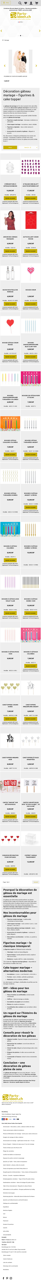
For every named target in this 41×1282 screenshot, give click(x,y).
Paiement (5, 1220)
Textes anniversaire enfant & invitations (13, 1130)
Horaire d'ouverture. (8, 1224)
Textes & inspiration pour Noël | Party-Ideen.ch (15, 1168)
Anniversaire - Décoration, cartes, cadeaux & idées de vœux (18, 1126)
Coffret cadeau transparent (31, 856)
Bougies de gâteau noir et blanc (31, 396)
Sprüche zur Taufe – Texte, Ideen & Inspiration (15, 1161)
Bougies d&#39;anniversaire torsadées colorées (10, 397)
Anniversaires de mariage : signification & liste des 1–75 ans (18, 1140)
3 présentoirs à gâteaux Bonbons (10, 185)
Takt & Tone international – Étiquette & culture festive (17, 1186)
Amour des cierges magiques (10, 238)
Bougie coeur (31, 290)
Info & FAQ (6, 1231)
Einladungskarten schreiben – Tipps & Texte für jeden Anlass (18, 1179)
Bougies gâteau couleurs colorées (10, 441)
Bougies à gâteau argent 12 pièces (30, 494)
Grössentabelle (7, 1234)
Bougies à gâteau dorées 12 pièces (30, 547)
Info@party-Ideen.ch (10, 1239)
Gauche (5, 1227)
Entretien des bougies (9, 1192)
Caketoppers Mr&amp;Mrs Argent (31, 705)
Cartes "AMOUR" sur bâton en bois (10, 803)
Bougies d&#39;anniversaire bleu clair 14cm (30, 344)
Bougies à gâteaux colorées (31, 652)
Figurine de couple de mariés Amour (15, 76)
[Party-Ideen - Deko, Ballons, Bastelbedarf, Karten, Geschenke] (20, 15)
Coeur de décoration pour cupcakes (10, 856)
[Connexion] (31, 3)
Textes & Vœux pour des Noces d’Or (12, 1147)
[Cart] (37, 3)
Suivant (36, 882)
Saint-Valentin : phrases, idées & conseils (13, 1165)
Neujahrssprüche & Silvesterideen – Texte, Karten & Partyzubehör (20, 1172)
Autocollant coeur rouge (30, 238)
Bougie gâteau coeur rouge (10, 343)
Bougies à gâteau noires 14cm (30, 600)
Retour (5, 1217)
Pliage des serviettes (8, 1151)
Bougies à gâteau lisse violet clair (10, 600)
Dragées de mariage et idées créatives (13, 1137)
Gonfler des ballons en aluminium (12, 1154)
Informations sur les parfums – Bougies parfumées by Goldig (19, 1189)
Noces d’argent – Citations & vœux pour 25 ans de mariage (18, 1144)
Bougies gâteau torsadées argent (31, 441)
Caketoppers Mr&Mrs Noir (10, 758)
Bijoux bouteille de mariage (10, 291)
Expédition (6, 1206)
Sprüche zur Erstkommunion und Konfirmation (15, 1199)
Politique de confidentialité (10, 1203)
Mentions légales (7, 1210)
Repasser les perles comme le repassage (13, 1158)
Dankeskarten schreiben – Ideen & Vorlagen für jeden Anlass (19, 1182)
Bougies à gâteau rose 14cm (10, 652)
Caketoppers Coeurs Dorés (10, 705)
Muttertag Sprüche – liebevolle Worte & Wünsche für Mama (18, 1196)
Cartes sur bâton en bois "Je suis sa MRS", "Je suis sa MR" (31, 804)
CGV (4, 1213)
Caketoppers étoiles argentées (31, 758)
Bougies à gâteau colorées (10, 547)
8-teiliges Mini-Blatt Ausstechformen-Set (31, 185)
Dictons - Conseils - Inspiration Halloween (14, 1175)
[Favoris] (26, 3)
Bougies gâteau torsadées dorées (10, 494)
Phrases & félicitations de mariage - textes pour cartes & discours (20, 1133)
